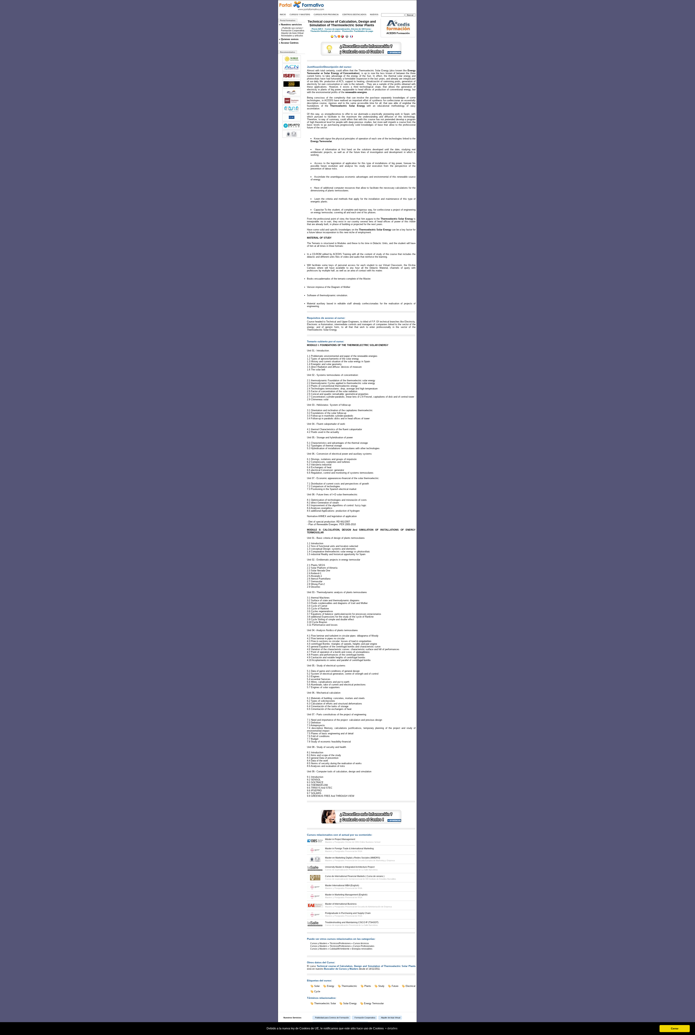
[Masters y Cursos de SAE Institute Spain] (291, 87)
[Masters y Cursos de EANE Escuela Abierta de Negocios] (291, 112)
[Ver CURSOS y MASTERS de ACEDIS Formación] (398, 30)
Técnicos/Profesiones (340, 943)
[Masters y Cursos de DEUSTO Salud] (291, 129)
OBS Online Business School (367, 842)
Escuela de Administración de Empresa (375, 907)
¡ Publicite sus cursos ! (292, 28)
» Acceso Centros (288, 42)
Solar (317, 986)
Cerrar (674, 1028)
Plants (367, 986)
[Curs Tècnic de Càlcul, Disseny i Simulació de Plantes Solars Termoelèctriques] (339, 37)
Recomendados (287, 52)
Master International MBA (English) (342, 885)
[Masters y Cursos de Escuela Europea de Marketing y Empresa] (291, 137)
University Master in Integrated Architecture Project (349, 867)
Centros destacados (354, 14)
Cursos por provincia (326, 14)
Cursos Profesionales (363, 946)
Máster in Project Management (340, 839)
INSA (360, 851)
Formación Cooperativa (292, 30)
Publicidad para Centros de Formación (332, 1018)
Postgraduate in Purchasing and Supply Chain (348, 913)
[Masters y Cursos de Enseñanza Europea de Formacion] (291, 96)
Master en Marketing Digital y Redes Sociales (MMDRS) (352, 857)
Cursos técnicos (361, 943)
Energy (330, 986)
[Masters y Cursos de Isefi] (291, 79)
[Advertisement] (374, 6)
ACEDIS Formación (398, 33)
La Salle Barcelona (369, 870)
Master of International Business (341, 904)
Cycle (317, 991)
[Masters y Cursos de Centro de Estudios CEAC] (291, 121)
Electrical (410, 986)
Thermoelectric (349, 986)
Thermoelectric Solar (325, 1003)
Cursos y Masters (300, 14)
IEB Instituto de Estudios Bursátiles (380, 879)
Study (381, 986)
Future (395, 986)
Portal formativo (287, 20)
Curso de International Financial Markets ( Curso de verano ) (354, 876)
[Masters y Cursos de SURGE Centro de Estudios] (291, 62)
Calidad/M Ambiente (339, 949)
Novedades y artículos (292, 35)
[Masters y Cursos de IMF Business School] (291, 104)
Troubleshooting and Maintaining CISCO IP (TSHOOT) (351, 922)
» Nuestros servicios (290, 24)
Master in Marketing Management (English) (346, 894)
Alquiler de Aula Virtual (292, 33)
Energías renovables (362, 949)
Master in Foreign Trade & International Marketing (349, 848)
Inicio (283, 14)
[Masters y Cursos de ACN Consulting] (291, 71)
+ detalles (391, 1028)
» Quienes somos (288, 39)
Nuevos (374, 14)
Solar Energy (350, 1003)
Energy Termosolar (374, 1003)
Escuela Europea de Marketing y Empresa (376, 860)
